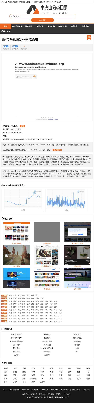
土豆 (77, 352)
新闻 (69, 368)
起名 (69, 375)
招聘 (42, 375)
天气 (33, 372)
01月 (10, 296)
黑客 (24, 379)
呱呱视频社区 (16, 335)
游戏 (24, 368)
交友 (60, 368)
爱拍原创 (16, 348)
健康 (51, 372)
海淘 (60, 379)
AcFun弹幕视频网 (16, 341)
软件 (69, 372)
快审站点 (85, 26)
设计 (88, 372)
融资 (15, 382)
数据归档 (51, 26)
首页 (5, 26)
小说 (42, 368)
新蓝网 (77, 345)
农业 (79, 375)
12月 (55, 304)
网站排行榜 (62, 26)
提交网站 (86, 390)
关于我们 (50, 394)
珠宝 (60, 375)
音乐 (15, 368)
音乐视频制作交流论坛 (22, 39)
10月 (37, 298)
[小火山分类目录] (47, 9)
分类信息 (33, 379)
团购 (24, 372)
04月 (24, 296)
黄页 (15, 379)
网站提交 (74, 26)
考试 (33, 375)
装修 (69, 379)
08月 (28, 298)
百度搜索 (14, 139)
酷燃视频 (47, 338)
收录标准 (25, 394)
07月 (37, 296)
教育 (24, 375)
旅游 (42, 372)
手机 (15, 375)
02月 (15, 296)
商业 (79, 379)
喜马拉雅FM (47, 341)
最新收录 (28, 26)
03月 (19, 296)
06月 (33, 296)
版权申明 (42, 394)
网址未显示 (14, 126)
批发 (6, 382)
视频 (6, 368)
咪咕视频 (47, 335)
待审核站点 (5, 31)
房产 (33, 382)
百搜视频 (77, 335)
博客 (79, 372)
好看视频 (77, 341)
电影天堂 (47, 352)
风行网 (16, 355)
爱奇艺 (47, 355)
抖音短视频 (77, 338)
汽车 (6, 372)
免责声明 (34, 394)
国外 (51, 375)
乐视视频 (16, 352)
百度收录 (21, 139)
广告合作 (67, 394)
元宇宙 (42, 382)
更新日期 (57, 150)
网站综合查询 (30, 139)
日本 (24, 382)
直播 (88, 375)
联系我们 (59, 394)
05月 (28, 296)
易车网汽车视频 (17, 338)
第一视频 (16, 345)
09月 (33, 298)
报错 (22, 126)
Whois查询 (40, 139)
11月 (42, 298)
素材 (6, 375)
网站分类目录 (17, 26)
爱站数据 (77, 157)
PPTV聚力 (47, 345)
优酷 (77, 348)
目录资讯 (39, 26)
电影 (88, 379)
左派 (51, 379)
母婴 (60, 372)
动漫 (33, 368)
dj (42, 379)
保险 (88, 368)
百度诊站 (49, 139)
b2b (5, 379)
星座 (51, 368)
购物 (15, 372)
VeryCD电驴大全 (47, 348)
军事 (79, 368)
